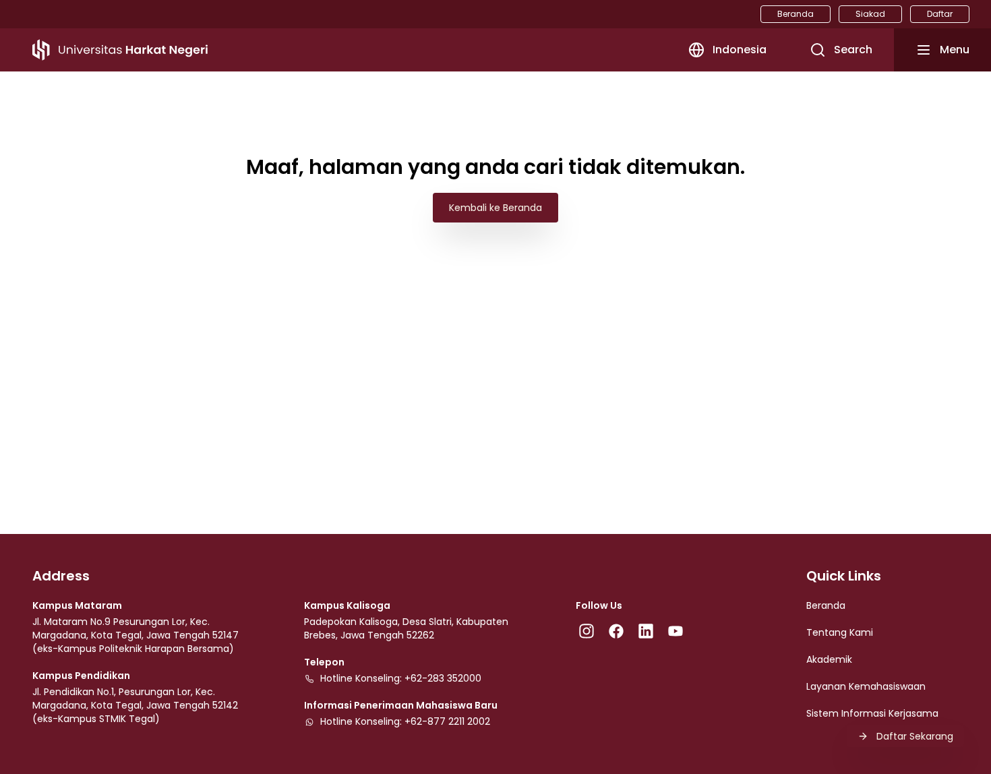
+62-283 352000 (442, 678)
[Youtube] (675, 631)
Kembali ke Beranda (495, 207)
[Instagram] (586, 631)
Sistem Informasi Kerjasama (872, 713)
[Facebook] (616, 631)
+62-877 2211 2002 (447, 721)
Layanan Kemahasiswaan (866, 686)
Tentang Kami (839, 632)
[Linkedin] (646, 631)
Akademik (829, 659)
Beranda (795, 14)
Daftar (940, 14)
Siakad (870, 14)
